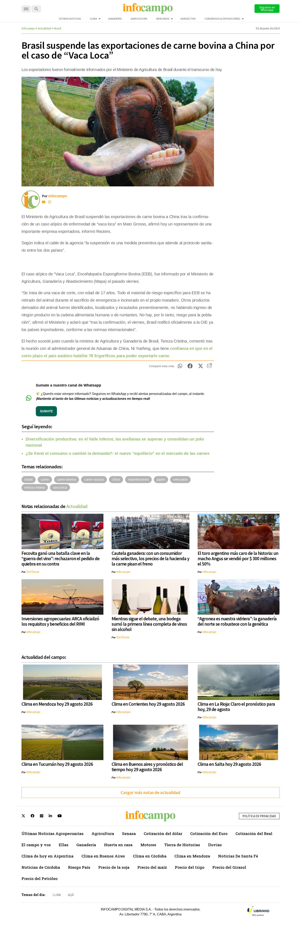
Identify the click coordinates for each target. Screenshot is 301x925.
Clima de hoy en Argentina (48, 856)
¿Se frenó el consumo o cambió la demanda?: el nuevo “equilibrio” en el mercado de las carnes (117, 453)
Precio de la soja (113, 867)
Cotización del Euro (208, 833)
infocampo (123, 571)
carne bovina (66, 479)
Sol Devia (32, 571)
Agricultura (139, 18)
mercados (180, 479)
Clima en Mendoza (192, 856)
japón (161, 479)
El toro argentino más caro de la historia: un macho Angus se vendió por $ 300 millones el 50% (238, 558)
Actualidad (44, 28)
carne (45, 479)
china (116, 479)
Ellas (63, 844)
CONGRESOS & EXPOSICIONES (222, 18)
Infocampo (28, 28)
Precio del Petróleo (40, 878)
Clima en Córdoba (149, 856)
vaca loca (60, 487)
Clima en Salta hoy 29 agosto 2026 (229, 764)
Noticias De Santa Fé (238, 856)
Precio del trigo (189, 867)
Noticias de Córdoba (41, 867)
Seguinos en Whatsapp (267, 8)
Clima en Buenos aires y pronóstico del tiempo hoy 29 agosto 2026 (147, 766)
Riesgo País (79, 867)
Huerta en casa (118, 844)
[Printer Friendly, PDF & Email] (209, 367)
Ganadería (115, 18)
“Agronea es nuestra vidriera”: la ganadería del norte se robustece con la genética (237, 621)
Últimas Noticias (70, 18)
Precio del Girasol (229, 867)
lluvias (215, 844)
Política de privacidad (259, 816)
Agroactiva (188, 18)
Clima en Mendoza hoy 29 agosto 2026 (57, 704)
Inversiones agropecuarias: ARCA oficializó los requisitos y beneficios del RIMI (60, 621)
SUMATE (46, 411)
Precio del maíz (152, 867)
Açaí (71, 895)
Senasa (129, 833)
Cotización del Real (253, 833)
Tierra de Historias (182, 844)
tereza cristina (35, 487)
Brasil (57, 28)
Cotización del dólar (163, 833)
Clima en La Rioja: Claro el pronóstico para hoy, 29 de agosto (236, 706)
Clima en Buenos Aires (103, 856)
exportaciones (138, 479)
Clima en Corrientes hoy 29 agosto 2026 (148, 704)
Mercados (162, 18)
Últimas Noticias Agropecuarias (53, 833)
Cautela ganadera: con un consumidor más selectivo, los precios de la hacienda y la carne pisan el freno (150, 558)
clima (57, 895)
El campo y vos (36, 844)
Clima (93, 18)
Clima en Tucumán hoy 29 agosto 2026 (57, 764)
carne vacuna (94, 479)
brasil (29, 479)
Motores (148, 844)
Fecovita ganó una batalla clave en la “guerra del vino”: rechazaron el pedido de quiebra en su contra (61, 558)
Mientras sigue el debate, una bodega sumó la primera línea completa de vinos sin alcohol (149, 624)
